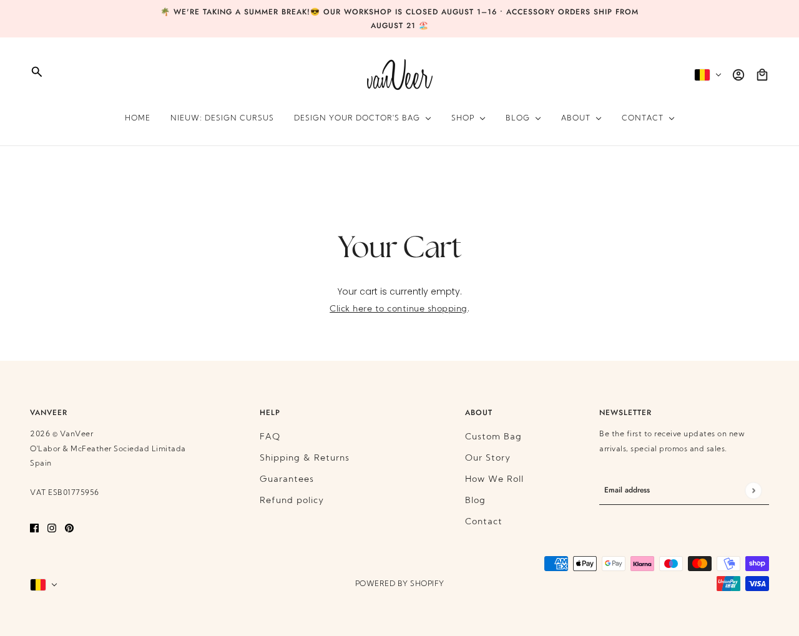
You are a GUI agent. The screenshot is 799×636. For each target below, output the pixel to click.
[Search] (37, 72)
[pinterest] (69, 528)
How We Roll (494, 479)
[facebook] (34, 528)
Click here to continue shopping (399, 309)
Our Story (488, 458)
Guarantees (287, 479)
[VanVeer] (400, 74)
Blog (475, 501)
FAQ (270, 437)
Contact (483, 522)
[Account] (738, 75)
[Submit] (753, 490)
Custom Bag (493, 437)
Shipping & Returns (305, 458)
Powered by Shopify (399, 584)
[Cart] (762, 75)
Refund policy (292, 501)
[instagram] (51, 528)
